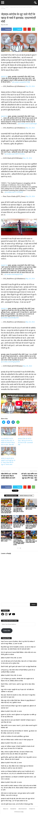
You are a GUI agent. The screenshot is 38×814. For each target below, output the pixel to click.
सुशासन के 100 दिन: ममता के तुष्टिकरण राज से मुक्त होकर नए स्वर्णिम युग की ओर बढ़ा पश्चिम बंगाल (18, 716)
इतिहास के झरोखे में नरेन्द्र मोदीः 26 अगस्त (31, 508)
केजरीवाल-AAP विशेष (18, 522)
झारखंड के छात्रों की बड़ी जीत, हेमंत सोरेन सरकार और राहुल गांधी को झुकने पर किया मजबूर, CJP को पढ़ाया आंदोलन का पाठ (17, 800)
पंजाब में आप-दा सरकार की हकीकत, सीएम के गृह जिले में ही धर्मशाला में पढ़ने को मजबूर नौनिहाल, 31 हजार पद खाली (18, 642)
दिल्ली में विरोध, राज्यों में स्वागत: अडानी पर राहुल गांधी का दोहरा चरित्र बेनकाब (31, 541)
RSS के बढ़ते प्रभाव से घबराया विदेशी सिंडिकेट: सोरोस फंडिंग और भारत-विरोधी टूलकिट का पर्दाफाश (18, 509)
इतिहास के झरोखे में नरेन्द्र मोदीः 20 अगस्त (11, 762)
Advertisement (23, 808)
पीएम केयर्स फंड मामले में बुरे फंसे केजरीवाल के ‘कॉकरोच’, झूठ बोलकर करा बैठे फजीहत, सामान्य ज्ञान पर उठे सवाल (19, 732)
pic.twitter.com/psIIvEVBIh (21, 82)
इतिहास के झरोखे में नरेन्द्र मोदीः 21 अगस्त (11, 743)
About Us (5, 808)
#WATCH (4, 76)
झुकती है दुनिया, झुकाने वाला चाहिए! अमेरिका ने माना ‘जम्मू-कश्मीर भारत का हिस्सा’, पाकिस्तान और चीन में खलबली (18, 758)
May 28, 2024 (30, 86)
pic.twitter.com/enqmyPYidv (14, 274)
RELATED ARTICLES (11, 495)
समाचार (3, 10)
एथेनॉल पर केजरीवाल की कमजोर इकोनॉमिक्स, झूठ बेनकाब (15, 736)
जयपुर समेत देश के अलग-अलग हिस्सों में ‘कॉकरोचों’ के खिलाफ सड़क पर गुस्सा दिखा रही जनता (18, 721)
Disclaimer (13, 808)
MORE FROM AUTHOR (26, 495)
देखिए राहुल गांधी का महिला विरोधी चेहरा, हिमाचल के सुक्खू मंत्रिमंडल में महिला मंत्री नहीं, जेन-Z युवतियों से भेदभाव (18, 701)
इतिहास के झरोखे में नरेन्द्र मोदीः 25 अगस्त (6, 540)
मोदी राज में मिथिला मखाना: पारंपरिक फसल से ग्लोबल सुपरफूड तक (17, 739)
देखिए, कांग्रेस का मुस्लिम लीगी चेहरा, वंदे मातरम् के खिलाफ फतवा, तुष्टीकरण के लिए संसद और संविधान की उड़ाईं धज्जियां (17, 753)
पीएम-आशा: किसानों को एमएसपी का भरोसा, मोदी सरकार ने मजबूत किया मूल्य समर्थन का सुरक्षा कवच (18, 696)
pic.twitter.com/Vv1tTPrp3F (14, 192)
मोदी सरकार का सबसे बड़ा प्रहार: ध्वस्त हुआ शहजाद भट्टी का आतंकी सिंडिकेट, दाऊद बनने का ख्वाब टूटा (17, 794)
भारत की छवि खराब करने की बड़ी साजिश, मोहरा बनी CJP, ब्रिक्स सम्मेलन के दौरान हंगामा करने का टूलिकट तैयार (6, 526)
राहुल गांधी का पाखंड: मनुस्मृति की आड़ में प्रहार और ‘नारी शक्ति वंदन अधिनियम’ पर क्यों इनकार (17, 690)
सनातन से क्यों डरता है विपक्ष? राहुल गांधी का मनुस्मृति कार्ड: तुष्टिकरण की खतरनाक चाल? (18, 707)
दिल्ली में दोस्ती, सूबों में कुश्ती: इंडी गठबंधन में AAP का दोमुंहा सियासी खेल (19, 526)
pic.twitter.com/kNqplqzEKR (10, 362)
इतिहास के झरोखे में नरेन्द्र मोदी (31, 506)
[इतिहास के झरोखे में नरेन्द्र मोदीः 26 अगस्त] (31, 503)
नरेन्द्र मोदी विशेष (29, 522)
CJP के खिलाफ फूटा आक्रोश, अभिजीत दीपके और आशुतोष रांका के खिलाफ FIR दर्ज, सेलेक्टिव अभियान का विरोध (19, 542)
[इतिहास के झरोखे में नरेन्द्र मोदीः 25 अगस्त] (6, 535)
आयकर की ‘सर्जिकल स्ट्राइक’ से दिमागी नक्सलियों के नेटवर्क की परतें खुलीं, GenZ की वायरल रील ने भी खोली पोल (17, 747)
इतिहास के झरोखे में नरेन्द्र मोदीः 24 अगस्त (11, 711)
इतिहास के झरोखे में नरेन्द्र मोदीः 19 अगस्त (11, 782)
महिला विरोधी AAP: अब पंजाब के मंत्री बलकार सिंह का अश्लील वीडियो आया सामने (9, 476)
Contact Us (32, 808)
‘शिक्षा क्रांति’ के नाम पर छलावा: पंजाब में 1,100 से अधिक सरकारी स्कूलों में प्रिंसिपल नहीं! (19, 726)
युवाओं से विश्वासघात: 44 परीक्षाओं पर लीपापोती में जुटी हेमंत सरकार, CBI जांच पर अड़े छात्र (18, 778)
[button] (35, 3)
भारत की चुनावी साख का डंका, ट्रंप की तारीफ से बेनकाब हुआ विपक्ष (17, 804)
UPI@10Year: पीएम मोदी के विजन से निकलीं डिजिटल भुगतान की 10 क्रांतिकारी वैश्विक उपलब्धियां (31, 526)
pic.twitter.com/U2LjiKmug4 (27, 123)
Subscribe (6, 630)
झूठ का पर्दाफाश (29, 538)
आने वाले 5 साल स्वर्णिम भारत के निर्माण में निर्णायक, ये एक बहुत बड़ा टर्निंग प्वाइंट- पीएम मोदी (29, 477)
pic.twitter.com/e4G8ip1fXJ (10, 318)
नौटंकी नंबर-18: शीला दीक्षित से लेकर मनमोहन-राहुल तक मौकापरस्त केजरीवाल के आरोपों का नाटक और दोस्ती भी (17, 767)
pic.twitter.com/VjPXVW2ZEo (15, 154)
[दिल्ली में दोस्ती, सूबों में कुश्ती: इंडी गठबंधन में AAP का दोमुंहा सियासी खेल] (19, 519)
